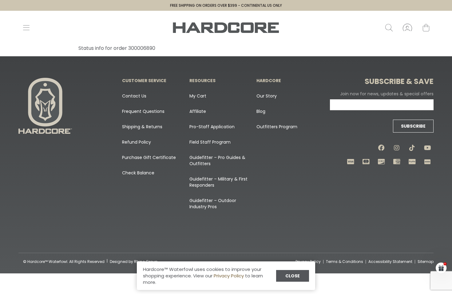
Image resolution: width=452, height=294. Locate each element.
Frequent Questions (143, 111)
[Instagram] (397, 148)
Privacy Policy (229, 275)
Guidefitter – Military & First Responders (218, 182)
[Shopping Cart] (426, 27)
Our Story (266, 96)
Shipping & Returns (142, 127)
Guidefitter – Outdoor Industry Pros (212, 203)
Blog (260, 111)
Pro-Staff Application (212, 127)
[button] (441, 268)
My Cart (197, 96)
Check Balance (138, 173)
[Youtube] (427, 148)
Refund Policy (136, 142)
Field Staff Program (210, 142)
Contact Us (134, 96)
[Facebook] (381, 148)
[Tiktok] (412, 148)
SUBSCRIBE (413, 126)
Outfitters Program (276, 127)
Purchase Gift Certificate (149, 157)
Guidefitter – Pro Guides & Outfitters (217, 160)
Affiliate (197, 111)
